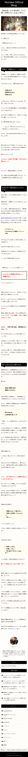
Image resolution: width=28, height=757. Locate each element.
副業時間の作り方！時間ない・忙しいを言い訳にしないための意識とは (14, 687)
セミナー (5, 729)
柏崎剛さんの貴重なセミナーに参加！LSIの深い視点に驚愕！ (14, 693)
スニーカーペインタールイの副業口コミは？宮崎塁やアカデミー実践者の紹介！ (14, 676)
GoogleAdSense (7, 710)
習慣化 (5, 745)
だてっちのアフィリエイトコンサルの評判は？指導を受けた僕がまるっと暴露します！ (14, 682)
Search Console (7, 718)
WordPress (6, 722)
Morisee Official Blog (14, 4)
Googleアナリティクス (9, 714)
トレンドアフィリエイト (9, 733)
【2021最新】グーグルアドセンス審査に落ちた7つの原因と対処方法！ (14, 699)
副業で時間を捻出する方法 (9, 218)
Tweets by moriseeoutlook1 (8, 666)
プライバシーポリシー (13, 753)
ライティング (6, 737)
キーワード (6, 726)
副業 (4, 741)
